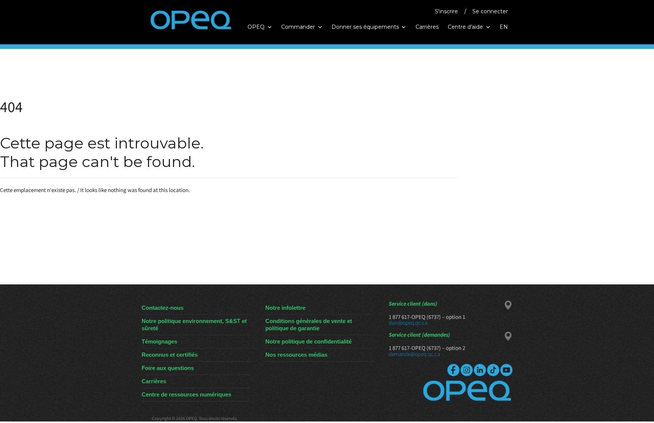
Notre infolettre (285, 307)
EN (504, 26)
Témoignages (159, 341)
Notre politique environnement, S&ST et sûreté (194, 324)
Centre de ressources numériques (186, 394)
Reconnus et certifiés (170, 354)
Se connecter (490, 11)
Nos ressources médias (296, 354)
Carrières (427, 26)
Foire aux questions (168, 368)
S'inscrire (446, 11)
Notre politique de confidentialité (308, 341)
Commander (298, 26)
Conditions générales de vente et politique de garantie (308, 324)
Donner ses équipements (365, 26)
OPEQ (256, 26)
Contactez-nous (163, 307)
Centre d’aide (465, 26)
